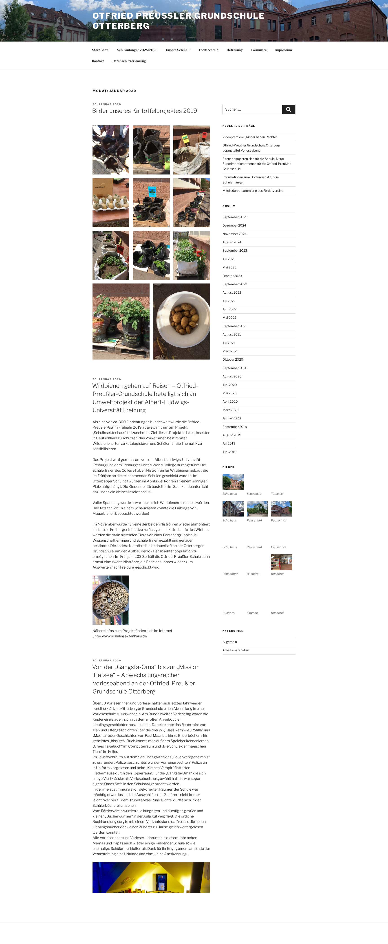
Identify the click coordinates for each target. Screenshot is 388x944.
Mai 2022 (229, 317)
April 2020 (230, 401)
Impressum (283, 50)
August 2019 (232, 435)
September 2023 (235, 250)
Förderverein (208, 50)
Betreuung (235, 50)
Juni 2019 (229, 452)
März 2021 (230, 351)
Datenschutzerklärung (129, 61)
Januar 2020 (232, 418)
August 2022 (232, 292)
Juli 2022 (229, 301)
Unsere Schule (176, 50)
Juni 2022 (229, 309)
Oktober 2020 (233, 359)
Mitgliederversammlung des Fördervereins (253, 190)
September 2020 (235, 368)
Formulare (259, 50)
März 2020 (231, 410)
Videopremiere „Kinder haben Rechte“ (250, 137)
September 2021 (235, 326)
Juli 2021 (229, 343)
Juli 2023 (229, 259)
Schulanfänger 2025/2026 (137, 50)
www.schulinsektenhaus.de (124, 636)
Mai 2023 (229, 267)
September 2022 (235, 284)
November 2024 (235, 234)
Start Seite (100, 50)
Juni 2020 (230, 385)
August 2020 (232, 376)
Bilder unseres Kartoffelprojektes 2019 (144, 110)
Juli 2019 (229, 443)
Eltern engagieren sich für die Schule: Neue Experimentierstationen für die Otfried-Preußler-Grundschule (257, 164)
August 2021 (232, 334)
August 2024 (232, 242)
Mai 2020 (230, 393)
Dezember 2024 (234, 225)
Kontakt (98, 61)
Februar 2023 (232, 276)
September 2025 (235, 217)
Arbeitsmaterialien (236, 650)
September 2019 (235, 427)
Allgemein (230, 642)
